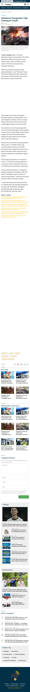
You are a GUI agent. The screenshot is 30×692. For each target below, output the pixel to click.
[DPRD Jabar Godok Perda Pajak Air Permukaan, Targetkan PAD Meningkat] (6, 597)
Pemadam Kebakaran (8, 359)
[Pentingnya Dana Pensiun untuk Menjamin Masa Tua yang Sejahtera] (6, 531)
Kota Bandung (8, 654)
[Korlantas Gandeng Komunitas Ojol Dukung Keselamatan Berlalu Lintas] (22, 441)
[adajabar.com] (8, 4)
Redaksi (7, 684)
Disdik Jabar (22, 660)
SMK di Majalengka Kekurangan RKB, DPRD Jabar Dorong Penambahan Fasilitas (19, 603)
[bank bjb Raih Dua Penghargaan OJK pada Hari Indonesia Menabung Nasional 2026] (7, 375)
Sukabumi (6, 657)
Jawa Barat (5, 356)
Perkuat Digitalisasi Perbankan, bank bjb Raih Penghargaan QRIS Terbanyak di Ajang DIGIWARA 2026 (19, 545)
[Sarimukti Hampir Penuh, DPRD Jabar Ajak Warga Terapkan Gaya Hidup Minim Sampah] (15, 579)
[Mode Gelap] (25, 4)
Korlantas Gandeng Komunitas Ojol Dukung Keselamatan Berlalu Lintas (13, 216)
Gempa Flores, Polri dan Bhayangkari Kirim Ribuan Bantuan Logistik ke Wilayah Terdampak (14, 201)
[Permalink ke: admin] (2, 23)
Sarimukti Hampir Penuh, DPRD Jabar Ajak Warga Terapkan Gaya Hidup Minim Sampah (14, 590)
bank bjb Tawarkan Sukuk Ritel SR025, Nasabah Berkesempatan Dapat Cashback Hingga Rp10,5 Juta (17, 635)
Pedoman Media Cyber (12, 685)
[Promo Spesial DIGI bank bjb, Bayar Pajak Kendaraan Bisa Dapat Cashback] (6, 561)
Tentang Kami (14, 684)
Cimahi (11, 353)
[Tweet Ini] (18, 364)
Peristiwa (3, 15)
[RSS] (15, 679)
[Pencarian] (28, 4)
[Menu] (2, 4)
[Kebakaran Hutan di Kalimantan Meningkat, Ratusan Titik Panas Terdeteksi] (22, 390)
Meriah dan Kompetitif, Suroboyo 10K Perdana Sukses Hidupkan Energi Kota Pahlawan (18, 538)
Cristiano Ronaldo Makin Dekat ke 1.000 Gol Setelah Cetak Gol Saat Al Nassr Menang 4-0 (14, 525)
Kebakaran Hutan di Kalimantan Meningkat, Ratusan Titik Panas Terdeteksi (13, 208)
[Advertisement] (15, 97)
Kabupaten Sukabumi (10, 660)
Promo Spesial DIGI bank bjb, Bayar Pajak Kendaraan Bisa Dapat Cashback (20, 560)
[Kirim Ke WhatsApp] (27, 364)
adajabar (4, 353)
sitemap (22, 685)
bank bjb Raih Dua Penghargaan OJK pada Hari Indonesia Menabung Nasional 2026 (14, 197)
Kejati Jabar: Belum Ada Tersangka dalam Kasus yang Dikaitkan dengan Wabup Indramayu (14, 212)
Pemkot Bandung (20, 654)
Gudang (17, 353)
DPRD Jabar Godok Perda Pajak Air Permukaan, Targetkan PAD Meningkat (19, 596)
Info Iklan (22, 684)
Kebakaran (13, 356)
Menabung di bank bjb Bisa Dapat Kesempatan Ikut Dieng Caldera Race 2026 (19, 552)
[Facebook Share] (15, 364)
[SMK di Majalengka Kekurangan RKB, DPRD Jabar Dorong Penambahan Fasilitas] (6, 604)
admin (6, 23)
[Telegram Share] (24, 364)
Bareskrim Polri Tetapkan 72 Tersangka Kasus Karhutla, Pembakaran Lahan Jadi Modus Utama (14, 205)
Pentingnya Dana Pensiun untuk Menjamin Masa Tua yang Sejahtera (19, 530)
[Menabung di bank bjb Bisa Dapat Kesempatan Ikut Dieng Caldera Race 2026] (6, 553)
